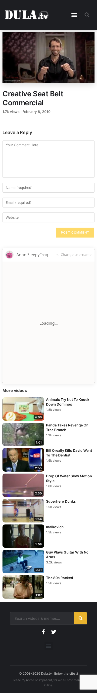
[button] (74, 15)
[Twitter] (53, 631)
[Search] (80, 618)
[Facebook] (43, 631)
